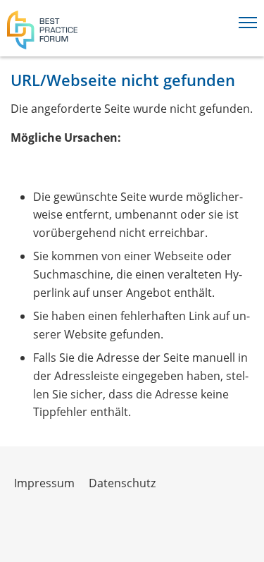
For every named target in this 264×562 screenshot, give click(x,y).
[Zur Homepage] (42, 30)
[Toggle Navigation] (248, 20)
